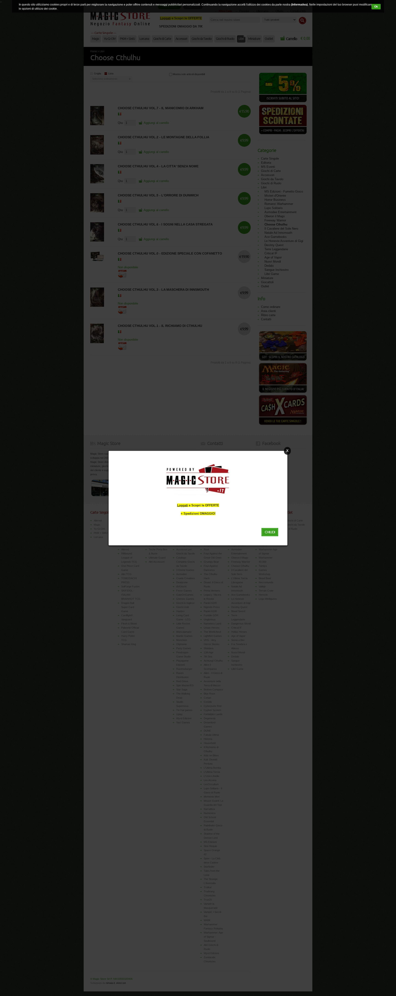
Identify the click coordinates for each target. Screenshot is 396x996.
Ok (376, 6)
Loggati (182, 505)
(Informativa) (299, 4)
